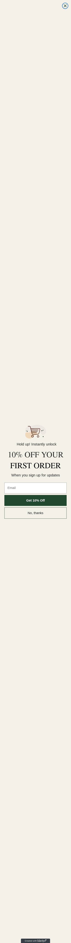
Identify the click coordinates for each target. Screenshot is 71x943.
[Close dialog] (65, 6)
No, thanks (35, 513)
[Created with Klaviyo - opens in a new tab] (35, 941)
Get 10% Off (35, 500)
